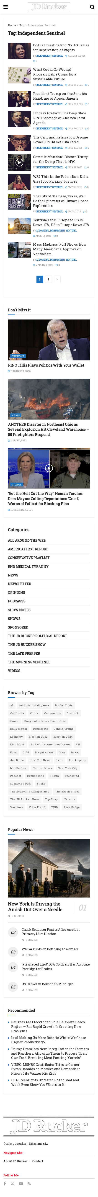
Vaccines (16, 807)
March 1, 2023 (18, 440)
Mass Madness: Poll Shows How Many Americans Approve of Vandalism (59, 249)
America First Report (28, 549)
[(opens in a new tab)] (49, 339)
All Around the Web (27, 540)
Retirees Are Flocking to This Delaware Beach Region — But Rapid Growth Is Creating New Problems (48, 1026)
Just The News (40, 760)
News (16, 415)
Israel (75, 752)
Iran (62, 752)
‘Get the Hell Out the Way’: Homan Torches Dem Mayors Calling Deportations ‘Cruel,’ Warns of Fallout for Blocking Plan (45, 498)
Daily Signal (18, 728)
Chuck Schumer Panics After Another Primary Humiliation (51, 931)
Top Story (51, 799)
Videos (17, 484)
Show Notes (19, 610)
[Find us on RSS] (29, 1184)
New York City (68, 768)
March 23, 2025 (44, 265)
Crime (14, 721)
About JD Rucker (15, 1161)
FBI (78, 744)
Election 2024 (63, 736)
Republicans (35, 775)
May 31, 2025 (74, 187)
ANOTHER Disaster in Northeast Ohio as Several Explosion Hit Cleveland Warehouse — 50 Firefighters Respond (48, 429)
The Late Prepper (24, 653)
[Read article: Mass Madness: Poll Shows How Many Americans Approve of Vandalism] (19, 250)
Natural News (42, 768)
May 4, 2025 (74, 211)
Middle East (18, 768)
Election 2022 (38, 736)
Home (12, 25)
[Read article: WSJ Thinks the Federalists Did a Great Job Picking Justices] (19, 182)
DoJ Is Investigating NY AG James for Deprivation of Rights (61, 47)
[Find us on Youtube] (21, 1184)
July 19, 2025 (75, 147)
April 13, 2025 (43, 235)
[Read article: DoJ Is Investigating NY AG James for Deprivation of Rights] (19, 51)
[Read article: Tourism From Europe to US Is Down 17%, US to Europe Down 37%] (19, 226)
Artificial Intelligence (34, 705)
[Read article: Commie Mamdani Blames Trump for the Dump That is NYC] (19, 162)
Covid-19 (73, 713)
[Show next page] (57, 279)
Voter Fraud (37, 807)
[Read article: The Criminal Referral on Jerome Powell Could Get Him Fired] (19, 143)
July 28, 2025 (75, 84)
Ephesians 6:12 (38, 1143)
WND (54, 807)
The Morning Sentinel (29, 662)
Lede (60, 760)
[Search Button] (92, 6)
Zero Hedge (72, 807)
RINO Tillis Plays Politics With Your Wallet (46, 365)
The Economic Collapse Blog (29, 791)
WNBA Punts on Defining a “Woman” (50, 949)
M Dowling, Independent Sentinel (56, 230)
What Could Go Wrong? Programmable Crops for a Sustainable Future (54, 74)
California (17, 713)
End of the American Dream (50, 744)
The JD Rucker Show (27, 644)
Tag (21, 25)
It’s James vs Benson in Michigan (48, 984)
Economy (16, 736)
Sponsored (18, 627)
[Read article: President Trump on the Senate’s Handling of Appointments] (19, 99)
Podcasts (17, 601)
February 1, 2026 (20, 371)
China (34, 713)
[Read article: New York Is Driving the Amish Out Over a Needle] (49, 868)
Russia (54, 775)
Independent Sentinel (41, 25)
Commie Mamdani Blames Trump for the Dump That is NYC (60, 159)
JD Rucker (19, 1143)
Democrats (40, 728)
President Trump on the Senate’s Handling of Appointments (60, 96)
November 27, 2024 (21, 509)
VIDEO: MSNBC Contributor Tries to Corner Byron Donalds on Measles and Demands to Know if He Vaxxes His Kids (45, 1069)
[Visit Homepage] (49, 6)
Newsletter (19, 584)
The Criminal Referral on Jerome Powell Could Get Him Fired (60, 139)
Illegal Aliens (44, 752)
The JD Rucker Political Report (37, 636)
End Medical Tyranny (28, 566)
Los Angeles (77, 760)
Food (13, 752)
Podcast (15, 775)
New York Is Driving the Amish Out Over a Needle (35, 906)
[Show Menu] (5, 7)
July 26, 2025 (75, 128)
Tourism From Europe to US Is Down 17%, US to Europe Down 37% (61, 222)
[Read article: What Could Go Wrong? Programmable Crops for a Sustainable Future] (19, 75)
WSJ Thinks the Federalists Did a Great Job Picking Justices (60, 179)
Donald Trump (64, 728)
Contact (37, 1161)
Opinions (18, 356)
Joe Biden (17, 760)
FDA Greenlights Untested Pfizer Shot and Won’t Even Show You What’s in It (45, 1082)
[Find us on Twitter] (12, 1184)
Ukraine (69, 799)
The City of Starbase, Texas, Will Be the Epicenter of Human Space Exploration (60, 201)
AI (11, 705)
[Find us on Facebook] (4, 1184)
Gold (26, 752)
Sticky (41, 783)
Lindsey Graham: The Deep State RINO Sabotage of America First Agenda (59, 118)
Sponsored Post (20, 783)
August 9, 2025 (76, 55)
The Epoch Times (67, 791)
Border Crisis (63, 705)
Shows (14, 618)
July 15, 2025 (74, 167)
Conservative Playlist (29, 558)
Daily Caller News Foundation (45, 721)
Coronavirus (52, 713)
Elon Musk (17, 744)
